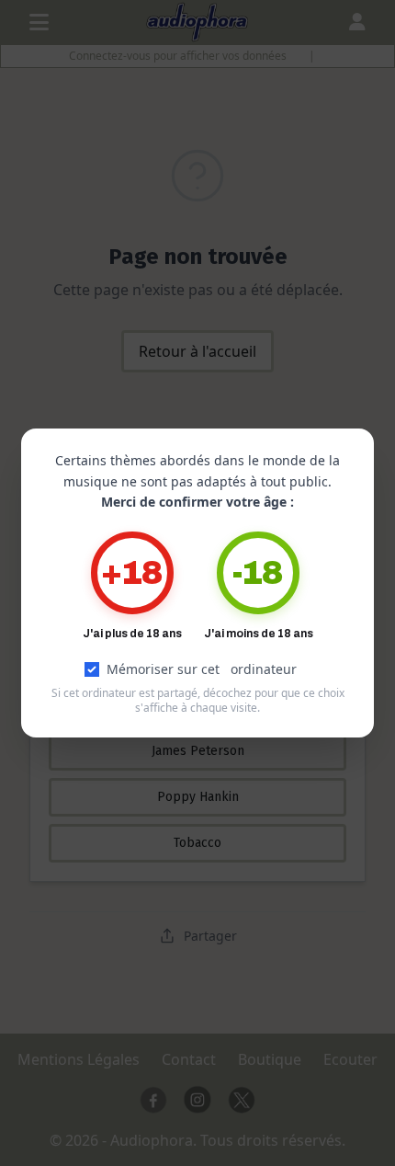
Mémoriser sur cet (202, 669)
